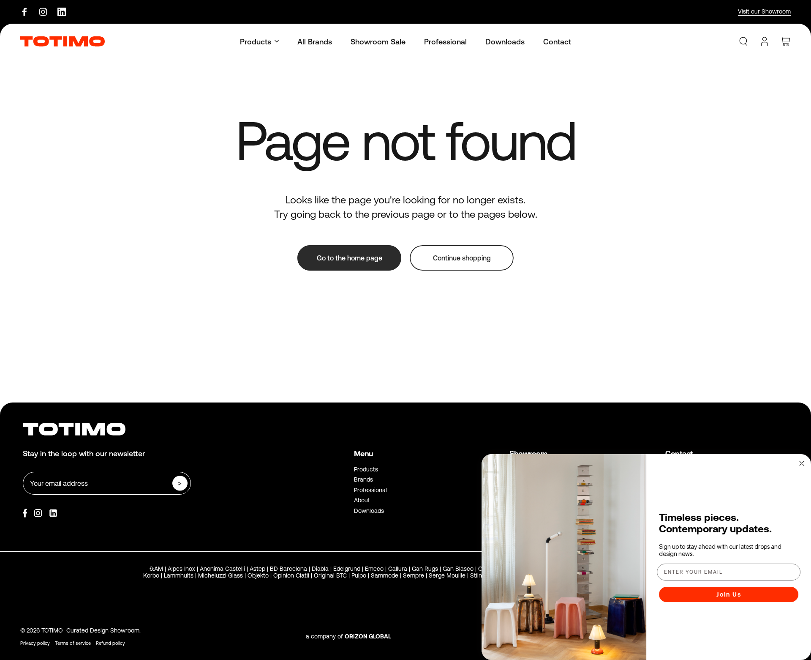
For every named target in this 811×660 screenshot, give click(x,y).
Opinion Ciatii (291, 575)
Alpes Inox (181, 568)
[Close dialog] (802, 463)
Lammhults (178, 575)
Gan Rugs (425, 568)
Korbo (151, 575)
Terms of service (73, 643)
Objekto (258, 575)
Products (366, 469)
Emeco (374, 568)
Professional (370, 490)
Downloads (369, 510)
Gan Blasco (458, 568)
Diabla (320, 568)
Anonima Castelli (222, 568)
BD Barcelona (288, 568)
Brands (363, 479)
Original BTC (330, 575)
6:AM (156, 568)
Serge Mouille (447, 575)
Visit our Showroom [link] (764, 11)
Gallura (397, 568)
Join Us (728, 594)
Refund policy (110, 643)
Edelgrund (346, 568)
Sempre (413, 575)
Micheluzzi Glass (220, 575)
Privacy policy (35, 643)
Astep (257, 568)
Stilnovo (481, 575)
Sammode (384, 575)
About (362, 500)
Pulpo (358, 575)
